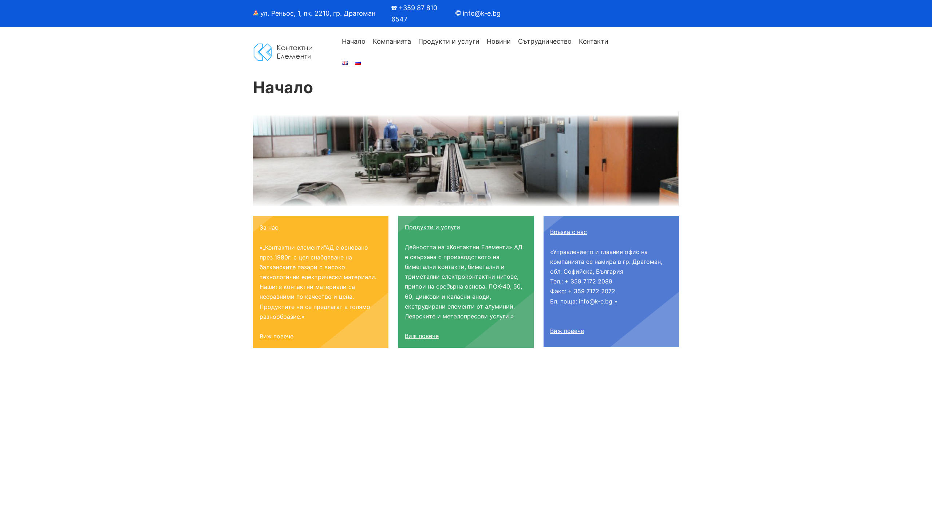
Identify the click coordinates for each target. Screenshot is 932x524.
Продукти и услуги (448, 41)
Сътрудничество (545, 41)
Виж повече (276, 336)
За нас (269, 227)
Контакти (593, 41)
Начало (354, 41)
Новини (499, 41)
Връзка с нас (568, 231)
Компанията (392, 41)
